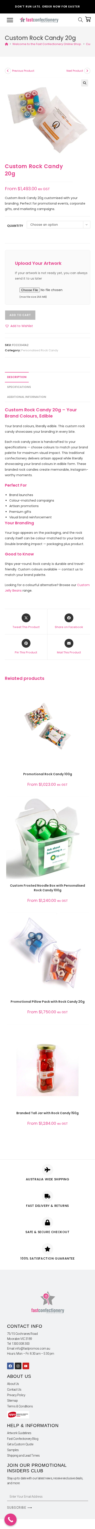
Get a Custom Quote (20, 1444)
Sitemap (12, 1400)
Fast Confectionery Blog (22, 1439)
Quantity (15, 226)
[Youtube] (26, 1366)
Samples (13, 1450)
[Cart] (88, 19)
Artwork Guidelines (19, 1433)
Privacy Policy (16, 1395)
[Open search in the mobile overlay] (81, 20)
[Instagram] (18, 1366)
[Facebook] (10, 1366)
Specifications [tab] (19, 387)
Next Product (74, 71)
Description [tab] (17, 377)
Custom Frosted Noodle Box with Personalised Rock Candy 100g (47, 887)
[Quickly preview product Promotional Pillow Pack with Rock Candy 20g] (86, 920)
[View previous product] (8, 71)
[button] (84, 83)
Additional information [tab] (26, 397)
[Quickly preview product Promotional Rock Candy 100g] (86, 692)
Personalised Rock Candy (39, 350)
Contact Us (14, 1389)
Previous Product (23, 71)
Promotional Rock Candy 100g (47, 774)
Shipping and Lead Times (23, 1455)
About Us (13, 1384)
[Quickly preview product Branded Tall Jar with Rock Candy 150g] (86, 1031)
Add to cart (20, 315)
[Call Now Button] (10, 1520)
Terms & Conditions (20, 1406)
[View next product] (87, 71)
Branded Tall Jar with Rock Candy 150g (47, 1113)
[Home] (6, 44)
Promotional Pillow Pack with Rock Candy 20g (48, 1001)
